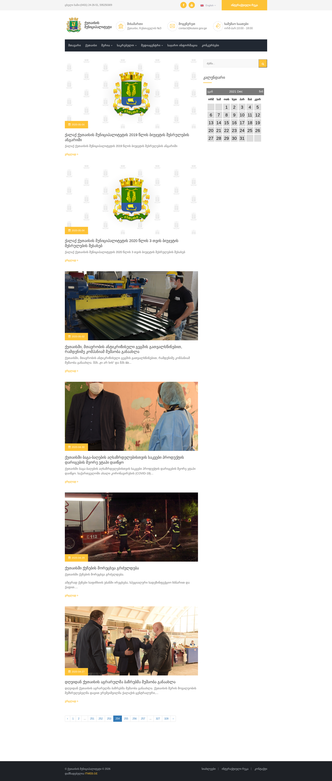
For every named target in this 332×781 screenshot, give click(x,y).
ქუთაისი (91, 45)
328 (166, 718)
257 (143, 718)
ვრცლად (71, 154)
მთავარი (74, 45)
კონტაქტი (261, 768)
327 (158, 718)
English (209, 5)
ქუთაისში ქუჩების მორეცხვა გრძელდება (102, 568)
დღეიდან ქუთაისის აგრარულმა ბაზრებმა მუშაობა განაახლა (120, 682)
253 (109, 718)
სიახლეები (209, 768)
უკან (210, 90)
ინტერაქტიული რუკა (244, 5)
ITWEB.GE (91, 773)
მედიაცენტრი (150, 45)
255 (126, 718)
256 (134, 718)
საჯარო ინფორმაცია (182, 45)
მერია (105, 45)
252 (101, 718)
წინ (261, 90)
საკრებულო (125, 45)
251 (92, 718)
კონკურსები (210, 45)
